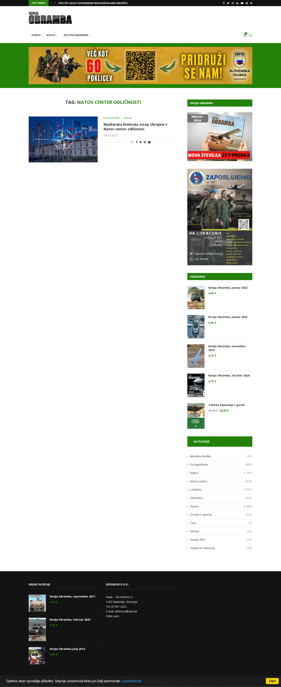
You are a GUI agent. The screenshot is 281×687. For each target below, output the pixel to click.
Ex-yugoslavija (221, 464)
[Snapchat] (247, 3)
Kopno (221, 473)
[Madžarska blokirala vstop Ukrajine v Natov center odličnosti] (63, 139)
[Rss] (251, 3)
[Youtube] (242, 3)
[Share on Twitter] (140, 142)
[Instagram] (233, 3)
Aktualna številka (221, 456)
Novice (50, 35)
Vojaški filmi (221, 539)
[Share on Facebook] (136, 142)
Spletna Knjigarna (76, 35)
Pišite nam (112, 616)
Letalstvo (221, 489)
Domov (36, 35)
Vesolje (221, 531)
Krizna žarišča (111, 118)
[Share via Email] (149, 142)
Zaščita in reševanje (221, 548)
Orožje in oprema (221, 514)
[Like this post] (132, 142)
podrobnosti (132, 681)
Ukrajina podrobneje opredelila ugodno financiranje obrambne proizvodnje (109, 3)
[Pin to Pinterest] (145, 142)
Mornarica (221, 498)
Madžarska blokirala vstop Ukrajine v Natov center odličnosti (135, 126)
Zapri (272, 681)
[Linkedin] (237, 3)
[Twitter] (228, 3)
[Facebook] (223, 3)
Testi (221, 523)
